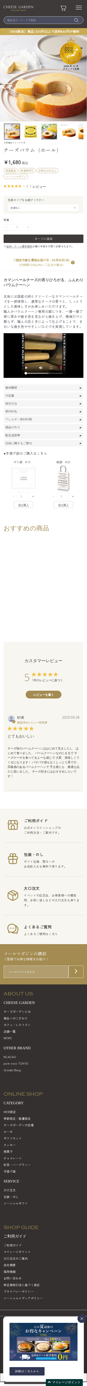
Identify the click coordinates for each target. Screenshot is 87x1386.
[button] (73, 262)
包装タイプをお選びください (26, 200)
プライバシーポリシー (19, 1291)
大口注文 (10, 1190)
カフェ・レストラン (17, 1025)
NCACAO (10, 1057)
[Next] (80, 131)
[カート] (63, 8)
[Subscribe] (76, 972)
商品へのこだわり (16, 1018)
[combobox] (43, 20)
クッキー (10, 1145)
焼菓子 (8, 1151)
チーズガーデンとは (17, 1011)
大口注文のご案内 (16, 1258)
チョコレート (13, 1158)
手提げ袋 (10, 1171)
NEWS (8, 1038)
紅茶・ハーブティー (17, 1165)
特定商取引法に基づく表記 (22, 1285)
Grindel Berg (12, 1070)
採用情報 (10, 1272)
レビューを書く (43, 695)
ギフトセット (13, 1138)
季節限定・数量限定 (17, 1118)
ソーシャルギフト (16, 1203)
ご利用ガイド (13, 1245)
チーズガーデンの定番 (19, 1125)
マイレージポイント (17, 1252)
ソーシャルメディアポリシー (23, 1298)
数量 (6, 220)
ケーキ (8, 1132)
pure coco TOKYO (16, 1063)
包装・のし (11, 1197)
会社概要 (10, 1265)
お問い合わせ (13, 1278)
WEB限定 (10, 1112)
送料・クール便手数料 (19, 246)
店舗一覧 (10, 1031)
